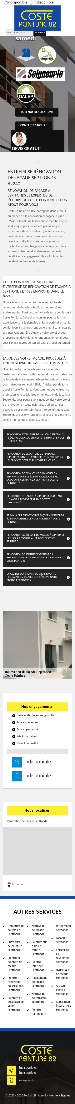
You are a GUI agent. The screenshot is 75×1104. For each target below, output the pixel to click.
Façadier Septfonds (62, 940)
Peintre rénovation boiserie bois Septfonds (15, 984)
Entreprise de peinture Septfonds (15, 946)
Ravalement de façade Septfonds (39, 982)
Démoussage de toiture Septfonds (16, 930)
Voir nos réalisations (36, 112)
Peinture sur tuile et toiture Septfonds (39, 948)
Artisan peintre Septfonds (62, 990)
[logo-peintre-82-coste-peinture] (37, 18)
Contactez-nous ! (33, 125)
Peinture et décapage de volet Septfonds (16, 1004)
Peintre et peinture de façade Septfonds (15, 964)
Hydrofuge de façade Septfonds (62, 974)
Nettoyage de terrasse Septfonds (39, 998)
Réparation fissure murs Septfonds (63, 1006)
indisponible (17, 2)
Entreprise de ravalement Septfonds (63, 956)
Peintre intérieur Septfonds (38, 966)
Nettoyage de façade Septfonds (38, 930)
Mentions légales (59, 1095)
